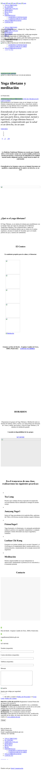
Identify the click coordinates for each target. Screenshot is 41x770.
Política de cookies (6, 765)
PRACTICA (8, 745)
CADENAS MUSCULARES (17, 752)
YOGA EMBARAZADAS (13, 754)
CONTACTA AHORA (27, 348)
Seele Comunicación (17, 768)
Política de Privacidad (23, 697)
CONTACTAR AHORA (8, 73)
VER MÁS (4, 129)
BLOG (7, 747)
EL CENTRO (9, 740)
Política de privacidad (7, 762)
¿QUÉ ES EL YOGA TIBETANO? (12, 99)
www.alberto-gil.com (13, 717)
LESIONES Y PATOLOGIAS (17, 750)
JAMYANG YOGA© (11, 742)
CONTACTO (9, 755)
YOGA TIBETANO (11, 738)
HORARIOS (9, 743)
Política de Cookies (11, 698)
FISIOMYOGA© (10, 749)
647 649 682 (20, 437)
